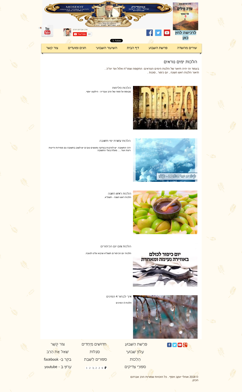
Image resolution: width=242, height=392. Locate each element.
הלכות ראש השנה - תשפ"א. (117, 197)
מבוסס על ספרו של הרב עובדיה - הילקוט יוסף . (107, 91)
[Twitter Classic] (174, 345)
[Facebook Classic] (169, 345)
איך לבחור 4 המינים (119, 296)
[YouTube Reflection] (47, 31)
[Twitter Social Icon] (158, 33)
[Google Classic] (185, 345)
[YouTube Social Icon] (167, 33)
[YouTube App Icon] (180, 345)
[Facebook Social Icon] (149, 33)
